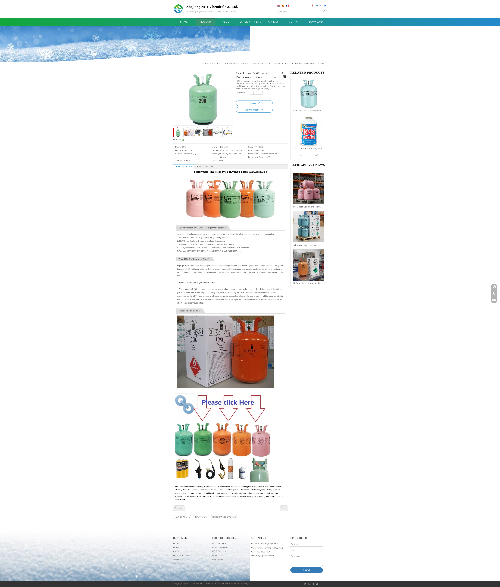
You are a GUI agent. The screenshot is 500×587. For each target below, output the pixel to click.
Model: (178, 147)
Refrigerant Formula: (257, 157)
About (176, 551)
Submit (306, 570)
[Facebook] (325, 5)
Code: (251, 147)
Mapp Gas (217, 555)
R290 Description (184, 167)
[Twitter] (321, 5)
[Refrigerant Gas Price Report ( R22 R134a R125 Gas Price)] (308, 226)
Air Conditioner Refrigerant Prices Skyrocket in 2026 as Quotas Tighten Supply (308, 283)
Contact (177, 563)
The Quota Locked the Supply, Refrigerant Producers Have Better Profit (308, 207)
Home (176, 543)
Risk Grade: (253, 154)
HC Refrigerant (219, 551)
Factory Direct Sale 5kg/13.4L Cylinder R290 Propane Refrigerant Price (308, 148)
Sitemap (245, 584)
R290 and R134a (182, 517)
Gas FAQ (177, 559)
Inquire (252, 103)
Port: (177, 150)
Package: (216, 154)
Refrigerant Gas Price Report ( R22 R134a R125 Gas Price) (308, 245)
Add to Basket (252, 110)
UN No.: (215, 161)
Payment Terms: (182, 154)
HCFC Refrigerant (220, 547)
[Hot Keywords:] (324, 11)
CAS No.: (179, 161)
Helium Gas (217, 559)
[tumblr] (313, 5)
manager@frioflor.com (201, 12)
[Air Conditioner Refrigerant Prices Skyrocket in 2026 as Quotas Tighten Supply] (308, 265)
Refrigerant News (181, 555)
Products (177, 547)
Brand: (215, 147)
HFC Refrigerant (219, 543)
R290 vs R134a (201, 517)
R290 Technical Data (206, 167)
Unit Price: (216, 150)
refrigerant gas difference (224, 517)
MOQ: (251, 150)
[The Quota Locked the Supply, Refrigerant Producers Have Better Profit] (308, 188)
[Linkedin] (317, 5)
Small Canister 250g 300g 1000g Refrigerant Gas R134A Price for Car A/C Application (308, 111)
